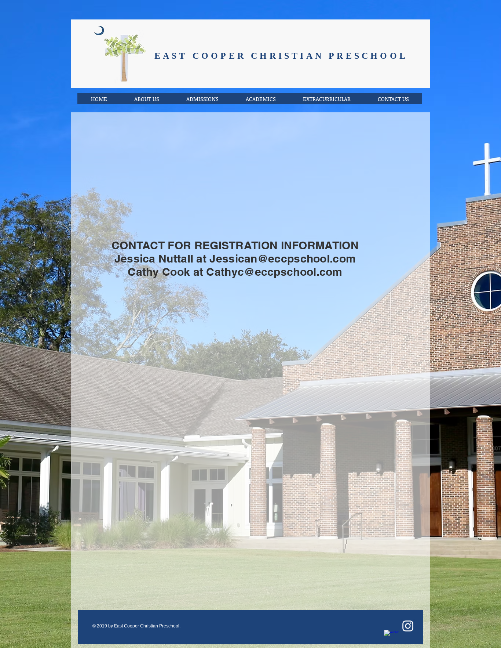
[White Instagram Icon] (408, 626)
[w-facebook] (391, 637)
